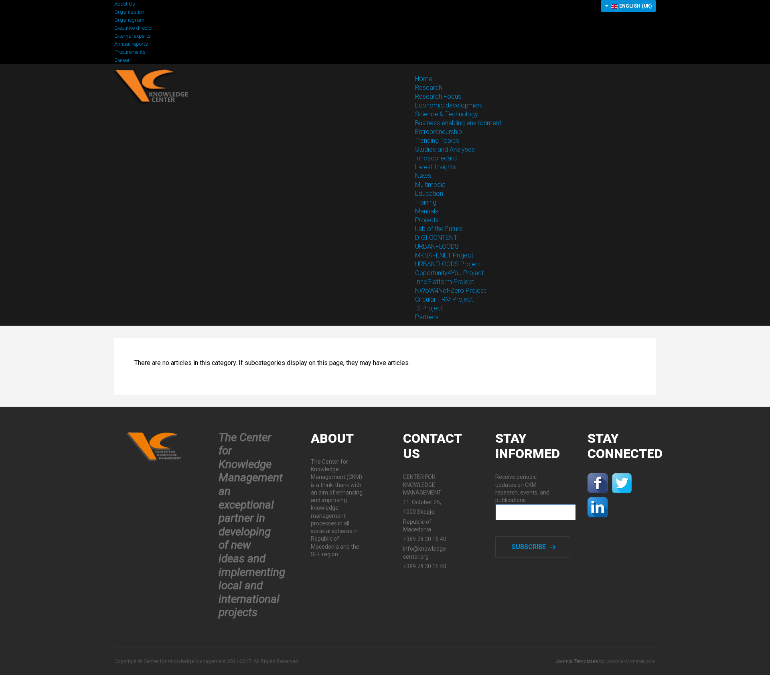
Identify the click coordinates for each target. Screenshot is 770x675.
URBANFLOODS (437, 246)
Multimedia (430, 185)
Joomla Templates (576, 661)
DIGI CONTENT (436, 237)
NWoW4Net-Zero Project (450, 290)
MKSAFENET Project (444, 255)
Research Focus (438, 96)
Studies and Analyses (445, 149)
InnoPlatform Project (444, 282)
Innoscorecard (436, 158)
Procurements (130, 52)
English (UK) (635, 6)
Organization (129, 12)
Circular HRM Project (444, 299)
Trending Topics (437, 140)
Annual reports (131, 44)
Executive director (133, 28)
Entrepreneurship (438, 132)
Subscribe (529, 547)
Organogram (129, 20)
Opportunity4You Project (449, 273)
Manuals (426, 211)
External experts (132, 36)
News (423, 176)
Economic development (449, 105)
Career (122, 60)
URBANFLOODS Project (448, 264)
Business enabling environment (458, 123)
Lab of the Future (439, 229)
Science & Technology (446, 114)
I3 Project (429, 308)
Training (425, 202)
